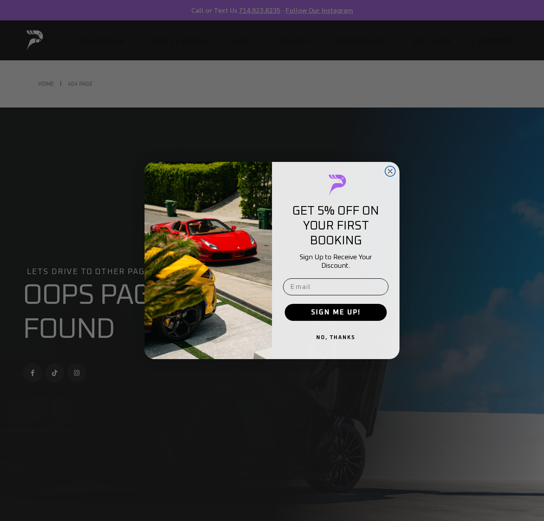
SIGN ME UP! (335, 312)
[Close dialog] (390, 171)
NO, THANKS (335, 337)
